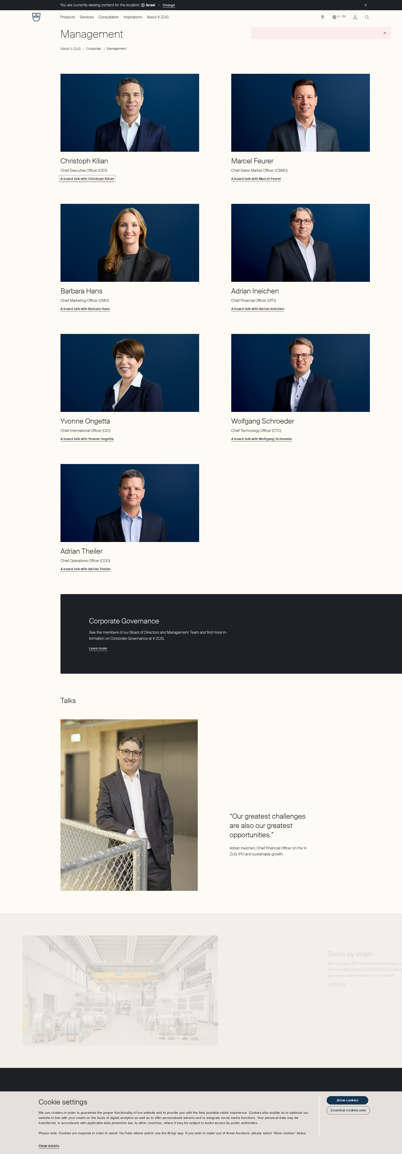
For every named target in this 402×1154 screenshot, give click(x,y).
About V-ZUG (158, 17)
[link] (323, 18)
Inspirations (133, 17)
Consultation (108, 17)
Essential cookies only (348, 1110)
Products (67, 17)
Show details (49, 1146)
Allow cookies (347, 1100)
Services (87, 17)
